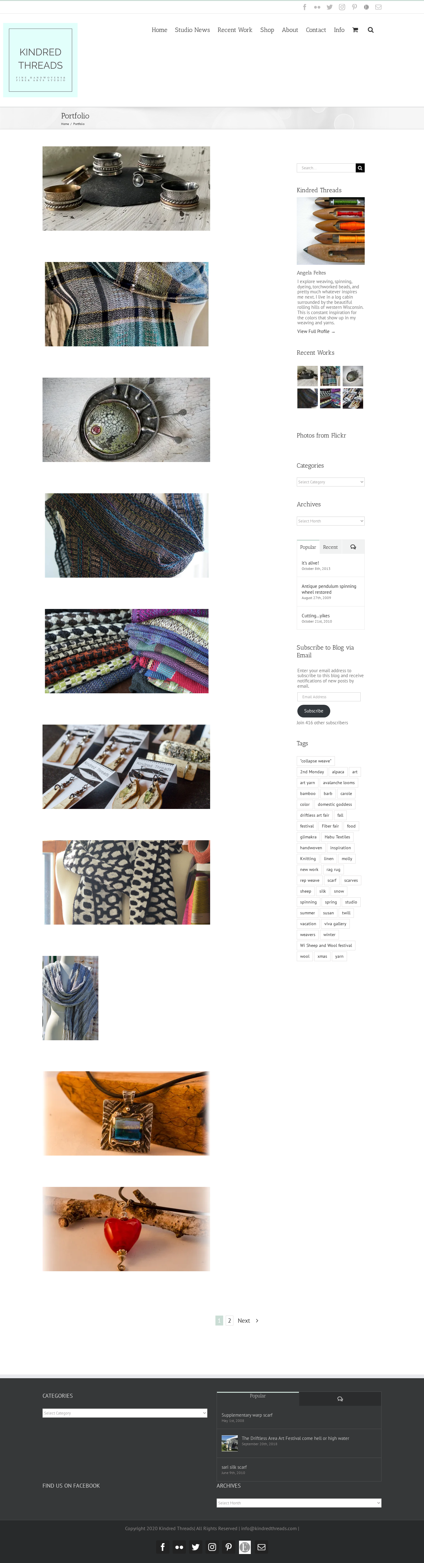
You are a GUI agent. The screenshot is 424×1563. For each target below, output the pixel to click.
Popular (308, 547)
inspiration (340, 847)
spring (331, 902)
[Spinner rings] (307, 376)
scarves (351, 880)
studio (351, 902)
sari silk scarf (234, 1467)
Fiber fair (330, 826)
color (305, 804)
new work (309, 869)
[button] (371, 29)
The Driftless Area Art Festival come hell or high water (295, 1438)
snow (339, 891)
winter (329, 934)
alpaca (338, 772)
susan (328, 913)
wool (304, 956)
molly (347, 858)
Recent (330, 547)
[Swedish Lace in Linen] (330, 376)
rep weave (309, 880)
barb (328, 793)
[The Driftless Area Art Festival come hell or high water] (230, 1443)
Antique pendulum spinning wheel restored (329, 589)
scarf (331, 880)
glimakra (308, 837)
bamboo (308, 793)
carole (346, 793)
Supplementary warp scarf (247, 1415)
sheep (305, 891)
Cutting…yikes (316, 616)
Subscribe (313, 711)
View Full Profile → (316, 331)
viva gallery (335, 923)
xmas (322, 956)
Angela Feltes (311, 273)
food (351, 826)
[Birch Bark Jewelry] (352, 398)
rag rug (334, 869)
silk (322, 891)
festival (307, 826)
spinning (308, 902)
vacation (308, 923)
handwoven (311, 847)
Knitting (308, 858)
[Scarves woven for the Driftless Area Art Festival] (330, 398)
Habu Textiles (337, 837)
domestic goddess (335, 804)
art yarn (307, 782)
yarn (339, 956)
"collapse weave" (316, 761)
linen (329, 858)
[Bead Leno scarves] (307, 398)
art (355, 772)
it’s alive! (310, 563)
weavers (307, 934)
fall (340, 815)
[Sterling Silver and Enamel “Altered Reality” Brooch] (352, 376)
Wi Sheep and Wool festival (326, 945)
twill (346, 913)
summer (307, 913)
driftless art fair (314, 815)
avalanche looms (339, 782)
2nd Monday (312, 772)
